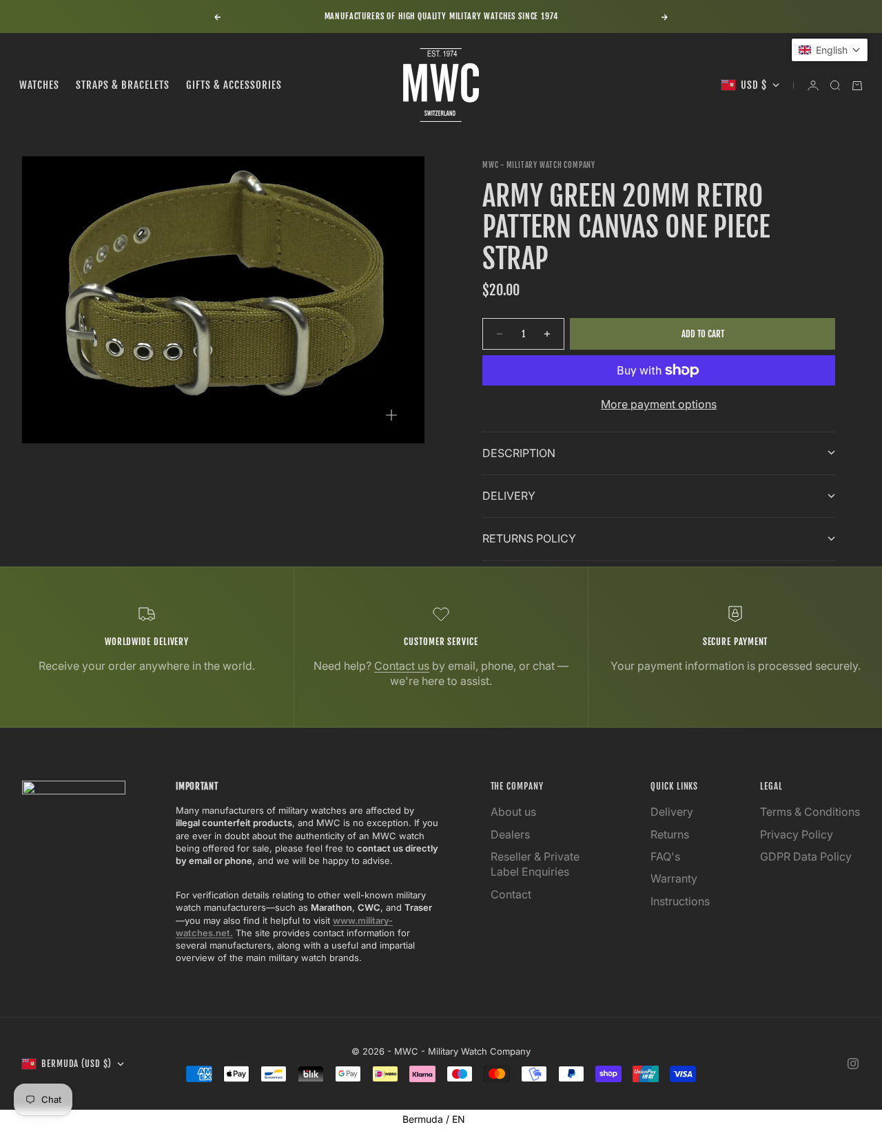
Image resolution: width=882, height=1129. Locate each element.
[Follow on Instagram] (853, 1063)
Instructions (680, 901)
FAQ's (665, 856)
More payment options (659, 404)
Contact (511, 894)
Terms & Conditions (810, 812)
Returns (669, 834)
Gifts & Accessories (234, 85)
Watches (39, 85)
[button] (830, 50)
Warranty (673, 878)
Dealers (510, 834)
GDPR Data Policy (806, 856)
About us (513, 812)
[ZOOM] (391, 415)
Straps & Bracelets (123, 85)
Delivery (671, 812)
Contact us (401, 666)
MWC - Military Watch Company (538, 165)
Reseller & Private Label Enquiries (535, 864)
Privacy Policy (796, 834)
